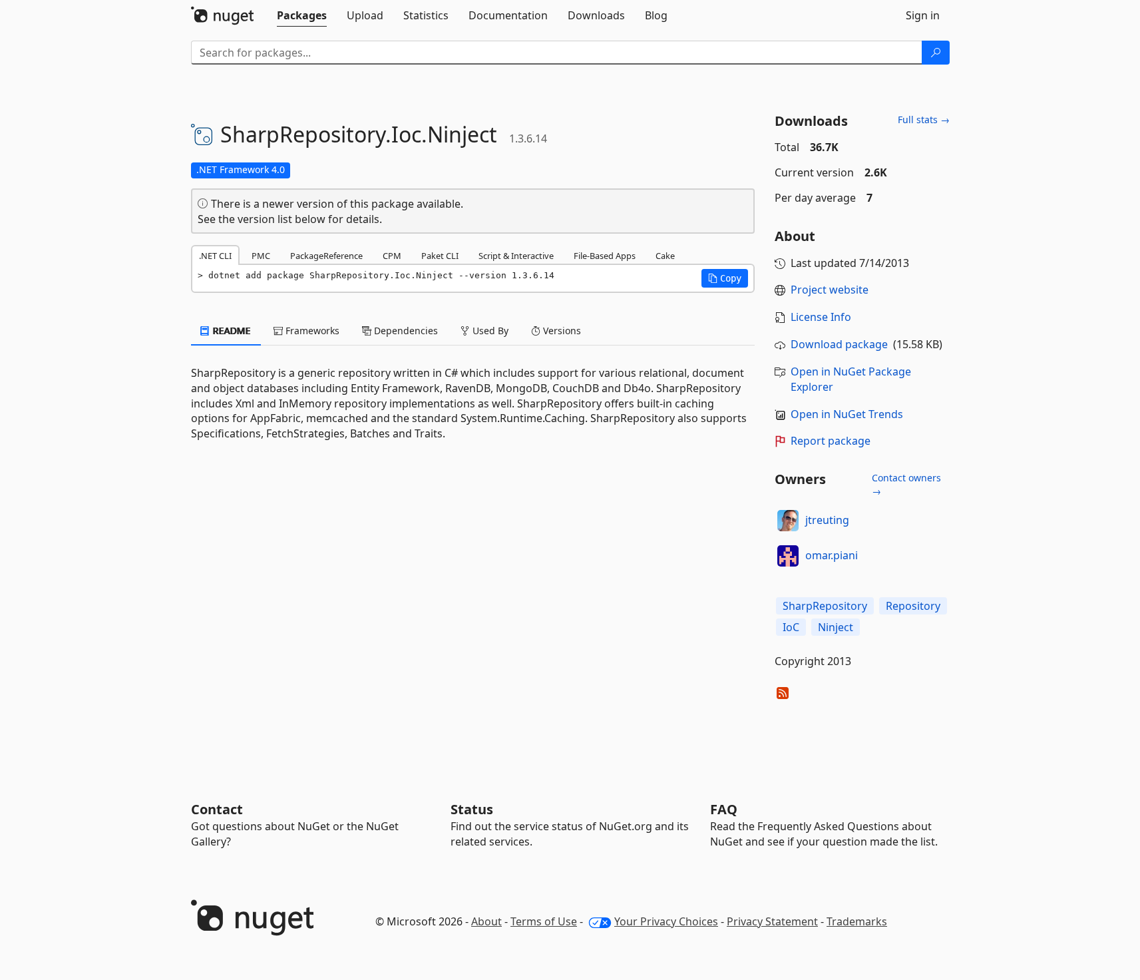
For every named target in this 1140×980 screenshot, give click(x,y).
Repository (913, 606)
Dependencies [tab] (404, 330)
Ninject (835, 627)
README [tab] (230, 330)
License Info (821, 317)
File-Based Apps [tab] (605, 256)
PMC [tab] (261, 256)
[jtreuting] (788, 521)
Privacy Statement (772, 921)
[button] (724, 278)
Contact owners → (906, 484)
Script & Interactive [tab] (516, 256)
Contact (217, 809)
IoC (791, 627)
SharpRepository (825, 606)
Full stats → (924, 119)
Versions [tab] (560, 330)
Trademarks (857, 921)
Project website (829, 289)
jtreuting (827, 520)
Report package (830, 440)
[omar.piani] (788, 556)
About (486, 921)
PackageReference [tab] (326, 256)
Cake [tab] (665, 256)
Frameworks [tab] (311, 330)
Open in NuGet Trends (847, 414)
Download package (839, 344)
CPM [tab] (392, 256)
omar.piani (831, 555)
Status (472, 809)
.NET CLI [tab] (215, 256)
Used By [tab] (489, 330)
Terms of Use (543, 921)
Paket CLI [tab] (440, 256)
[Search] (936, 53)
